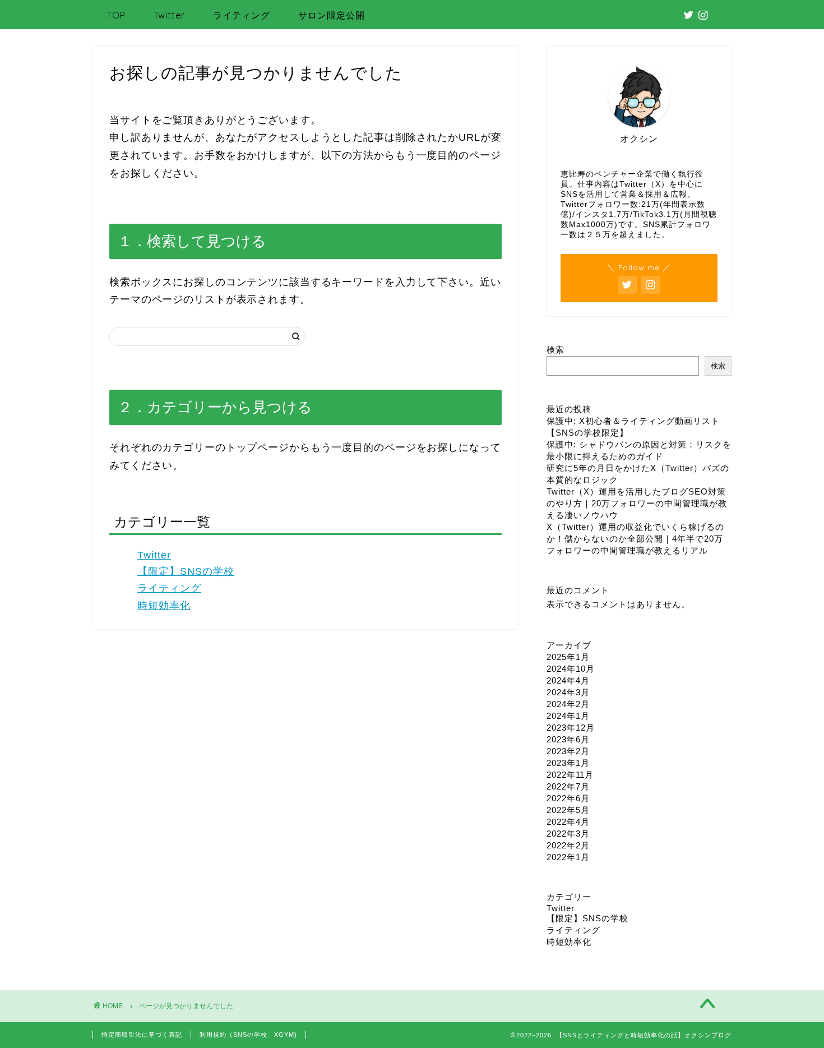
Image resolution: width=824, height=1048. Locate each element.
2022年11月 (570, 774)
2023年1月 (568, 763)
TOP (116, 15)
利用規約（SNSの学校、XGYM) (248, 1034)
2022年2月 (568, 845)
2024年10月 (571, 668)
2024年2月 (568, 704)
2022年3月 (568, 833)
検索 (555, 349)
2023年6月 (568, 739)
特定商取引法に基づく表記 (141, 1034)
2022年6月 (568, 798)
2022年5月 (568, 810)
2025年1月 (568, 657)
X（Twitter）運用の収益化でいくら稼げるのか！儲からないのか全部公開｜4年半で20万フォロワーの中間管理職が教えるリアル (635, 538)
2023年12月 (571, 727)
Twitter (169, 15)
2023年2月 (568, 751)
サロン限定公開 (331, 15)
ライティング (241, 15)
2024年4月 (568, 680)
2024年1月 (568, 716)
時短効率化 (164, 605)
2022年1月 (568, 857)
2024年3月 (568, 692)
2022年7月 (568, 786)
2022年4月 (568, 822)
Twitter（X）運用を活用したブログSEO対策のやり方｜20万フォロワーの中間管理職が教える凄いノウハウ (637, 503)
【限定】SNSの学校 (185, 571)
